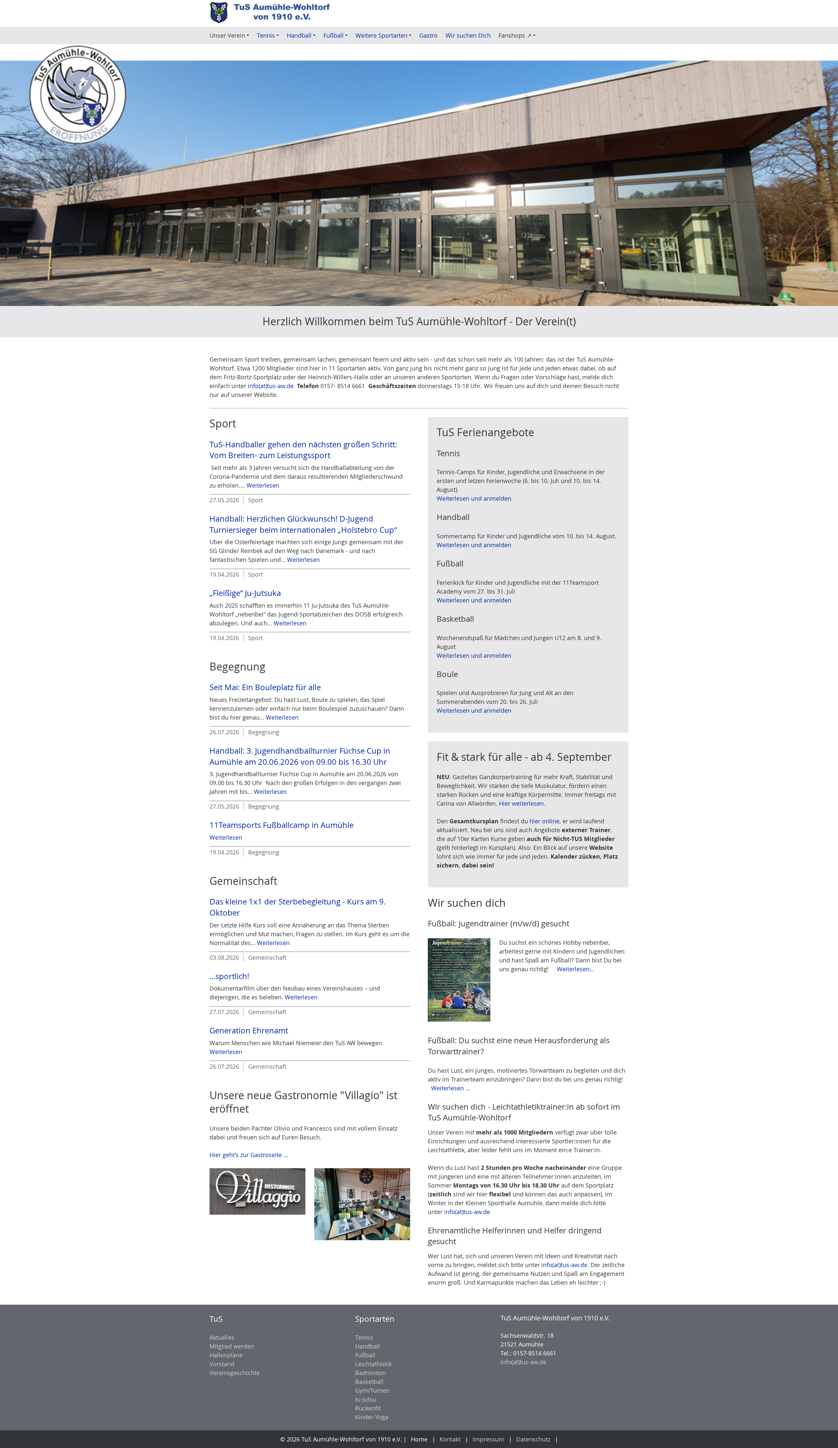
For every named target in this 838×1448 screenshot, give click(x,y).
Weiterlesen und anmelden (474, 498)
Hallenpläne (226, 1355)
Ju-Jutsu (365, 1399)
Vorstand (222, 1364)
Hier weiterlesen (521, 803)
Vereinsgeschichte (235, 1373)
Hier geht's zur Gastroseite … (249, 1155)
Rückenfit (368, 1408)
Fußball (365, 1355)
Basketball (369, 1381)
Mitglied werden (232, 1346)
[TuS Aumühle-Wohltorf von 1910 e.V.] (273, 13)
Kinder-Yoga (371, 1417)
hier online (544, 821)
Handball (367, 1346)
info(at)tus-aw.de (271, 386)
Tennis (364, 1337)
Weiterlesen (262, 485)
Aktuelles (222, 1337)
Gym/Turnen (372, 1390)
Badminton (370, 1373)
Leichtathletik (373, 1364)
